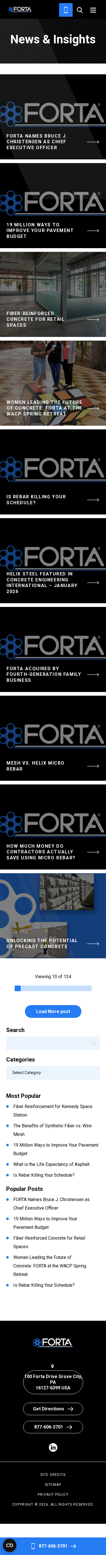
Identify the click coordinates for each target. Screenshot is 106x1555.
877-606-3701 (53, 1546)
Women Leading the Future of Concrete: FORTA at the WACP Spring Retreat (49, 1266)
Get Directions (48, 1408)
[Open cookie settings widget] (9, 1545)
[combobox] (53, 1073)
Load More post (53, 1011)
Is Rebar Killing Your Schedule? (44, 1175)
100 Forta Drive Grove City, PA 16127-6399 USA (53, 1382)
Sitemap (53, 1485)
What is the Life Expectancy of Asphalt (51, 1164)
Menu (93, 10)
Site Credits (53, 1475)
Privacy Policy (53, 1495)
